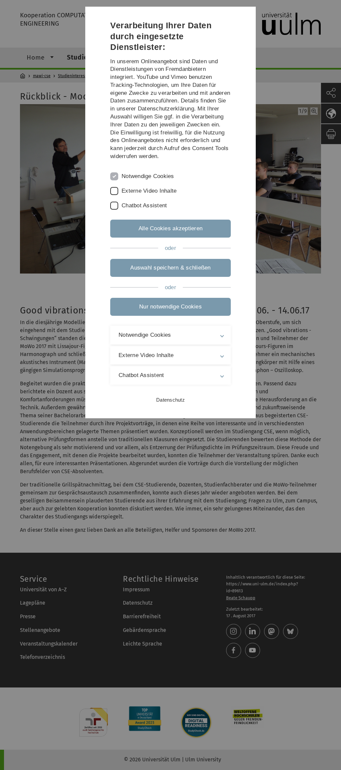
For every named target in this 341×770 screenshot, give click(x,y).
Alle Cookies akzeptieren (170, 228)
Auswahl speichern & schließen (170, 268)
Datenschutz (170, 400)
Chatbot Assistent (144, 205)
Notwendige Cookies (148, 176)
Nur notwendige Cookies (170, 306)
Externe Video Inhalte (149, 191)
